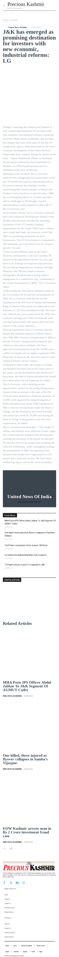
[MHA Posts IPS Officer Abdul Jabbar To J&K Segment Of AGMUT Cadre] (29, 653)
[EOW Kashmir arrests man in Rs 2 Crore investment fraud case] (29, 799)
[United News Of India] (5, 27)
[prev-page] (5, 848)
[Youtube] (17, 882)
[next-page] (10, 848)
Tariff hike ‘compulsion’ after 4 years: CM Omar (26, 545)
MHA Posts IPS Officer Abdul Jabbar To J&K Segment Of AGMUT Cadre (30, 522)
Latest (14, 20)
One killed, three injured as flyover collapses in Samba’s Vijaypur (30, 534)
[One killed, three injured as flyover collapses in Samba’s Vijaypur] (29, 726)
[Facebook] (4, 882)
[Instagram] (23, 882)
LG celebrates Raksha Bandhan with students (26, 555)
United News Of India (17, 27)
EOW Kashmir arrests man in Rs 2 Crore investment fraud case (27, 832)
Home (6, 20)
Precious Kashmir (12, 696)
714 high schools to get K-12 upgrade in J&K (25, 565)
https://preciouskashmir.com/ (29, 502)
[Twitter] (10, 882)
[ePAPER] (29, 605)
